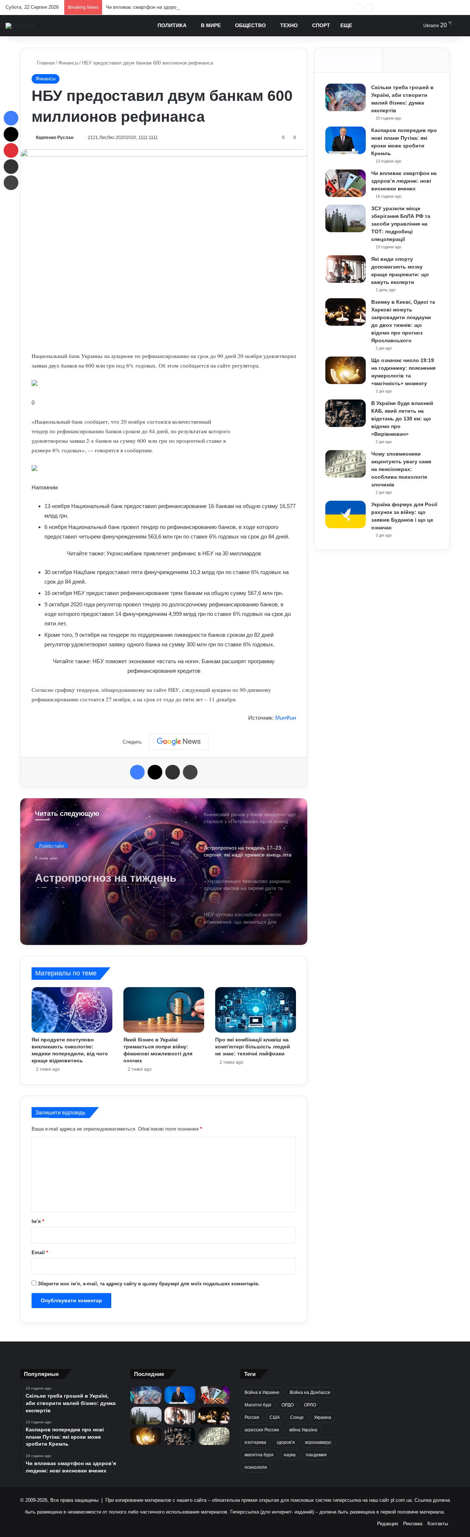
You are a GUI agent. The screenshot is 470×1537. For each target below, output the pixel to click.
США (275, 1417)
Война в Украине (262, 1392)
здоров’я (285, 1442)
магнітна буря (259, 1454)
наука (290, 1454)
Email (40, 1252)
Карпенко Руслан (54, 137)
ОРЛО (310, 1405)
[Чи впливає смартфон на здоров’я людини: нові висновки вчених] (345, 183)
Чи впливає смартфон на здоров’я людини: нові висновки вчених (178, 7)
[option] (163, 871)
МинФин (285, 718)
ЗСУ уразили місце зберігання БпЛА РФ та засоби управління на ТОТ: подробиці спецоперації (400, 223)
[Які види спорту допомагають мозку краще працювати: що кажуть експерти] (345, 269)
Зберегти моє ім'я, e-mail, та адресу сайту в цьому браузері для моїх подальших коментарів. (149, 1283)
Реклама (412, 1523)
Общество (250, 25)
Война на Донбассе (310, 1392)
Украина (322, 1417)
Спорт (321, 25)
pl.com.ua (401, 1500)
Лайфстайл (51, 843)
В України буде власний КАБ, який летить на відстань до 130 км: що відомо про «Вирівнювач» (402, 418)
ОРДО (288, 1405)
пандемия (316, 1454)
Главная (45, 63)
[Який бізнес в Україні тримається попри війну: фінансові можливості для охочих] (163, 1010)
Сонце (297, 1417)
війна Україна (303, 1429)
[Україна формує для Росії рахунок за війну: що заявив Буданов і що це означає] (345, 514)
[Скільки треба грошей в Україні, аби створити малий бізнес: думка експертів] (345, 97)
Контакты (437, 1523)
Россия (252, 1417)
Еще (346, 25)
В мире (211, 25)
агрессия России (262, 1429)
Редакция (387, 1523)
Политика (172, 25)
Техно (289, 25)
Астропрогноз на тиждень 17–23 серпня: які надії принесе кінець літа (105, 875)
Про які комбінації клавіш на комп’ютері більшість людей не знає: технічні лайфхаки (252, 1046)
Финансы (68, 63)
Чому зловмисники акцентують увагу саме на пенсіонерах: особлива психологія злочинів (401, 469)
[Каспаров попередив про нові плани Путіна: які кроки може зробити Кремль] (345, 140)
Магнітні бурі (258, 1405)
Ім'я (38, 1221)
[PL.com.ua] (20, 26)
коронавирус (318, 1442)
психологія (256, 1467)
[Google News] (179, 742)
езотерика (255, 1442)
